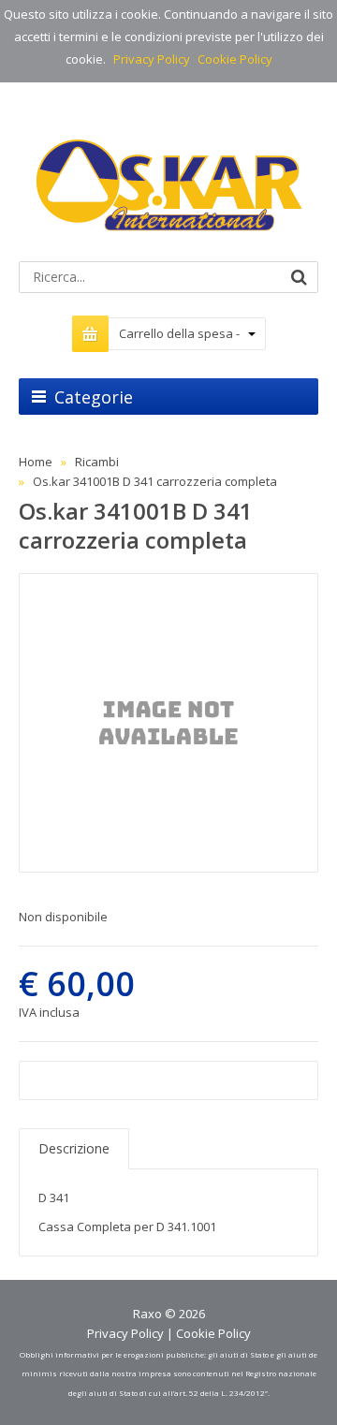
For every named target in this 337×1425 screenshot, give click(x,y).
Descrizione (74, 1148)
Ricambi (97, 461)
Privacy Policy (151, 59)
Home (35, 461)
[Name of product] (168, 723)
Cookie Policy (235, 59)
